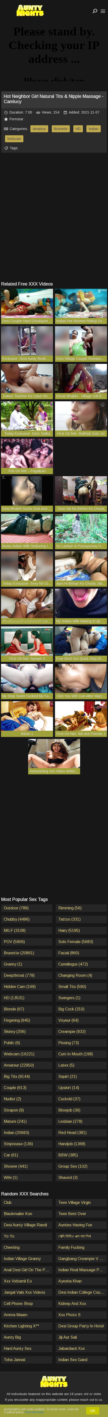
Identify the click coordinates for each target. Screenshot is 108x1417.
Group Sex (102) (72, 1166)
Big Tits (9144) (17, 1076)
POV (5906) (14, 942)
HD (78, 129)
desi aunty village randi (25, 1225)
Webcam (14, 139)
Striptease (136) (18, 1144)
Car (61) (11, 1155)
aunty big (12, 1337)
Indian (93, 129)
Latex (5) (66, 1065)
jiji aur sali (67, 1337)
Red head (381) (72, 1133)
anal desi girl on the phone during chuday (28, 1270)
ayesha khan (70, 1281)
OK (92, 1411)
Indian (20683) (16, 1133)
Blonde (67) (14, 1009)
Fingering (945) (17, 1020)
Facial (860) (68, 953)
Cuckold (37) (69, 1099)
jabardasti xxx (71, 1348)
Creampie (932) (72, 1031)
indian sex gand (72, 1360)
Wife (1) (11, 1177)
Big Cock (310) (71, 1009)
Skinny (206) (15, 1031)
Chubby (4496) (17, 919)
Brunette (61, 129)
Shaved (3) (68, 1177)
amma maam (15, 1315)
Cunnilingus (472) (73, 964)
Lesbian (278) (70, 1121)
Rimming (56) (70, 908)
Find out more (34, 1412)
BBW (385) (68, 1155)
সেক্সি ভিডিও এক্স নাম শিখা (74, 1236)
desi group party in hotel (81, 1326)
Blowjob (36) (69, 1110)
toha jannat (15, 1360)
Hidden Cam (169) (20, 987)
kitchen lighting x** (21, 1326)
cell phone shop (18, 1303)
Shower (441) (16, 1166)
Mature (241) (15, 1121)
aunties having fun (75, 1225)
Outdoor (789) (16, 908)
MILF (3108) (15, 930)
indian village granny (22, 1259)
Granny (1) (13, 964)
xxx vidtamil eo (18, 1281)
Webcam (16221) (19, 1054)
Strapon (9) (14, 1110)
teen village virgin (74, 1202)
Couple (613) (15, 1088)
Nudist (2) (12, 1099)
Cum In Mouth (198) (75, 1054)
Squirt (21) (67, 1076)
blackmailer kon (18, 1214)
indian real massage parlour (82, 1270)
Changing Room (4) (75, 975)
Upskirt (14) (68, 1088)
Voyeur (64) (68, 1020)
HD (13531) (14, 998)
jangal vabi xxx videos (24, 1292)
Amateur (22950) (19, 1065)
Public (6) (12, 1043)
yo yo (9, 1236)
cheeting (12, 1247)
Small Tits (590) (72, 987)
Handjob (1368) (71, 1144)
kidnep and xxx (72, 1303)
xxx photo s (69, 1315)
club (8, 1202)
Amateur (39, 129)
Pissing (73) (68, 1043)
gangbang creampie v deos (82, 1259)
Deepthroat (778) (19, 975)
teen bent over (72, 1214)
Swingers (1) (69, 998)
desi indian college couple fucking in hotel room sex (82, 1292)
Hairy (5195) (69, 930)
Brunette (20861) (19, 953)
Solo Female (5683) (75, 942)
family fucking (71, 1247)
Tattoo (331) (69, 919)
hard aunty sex (17, 1348)
